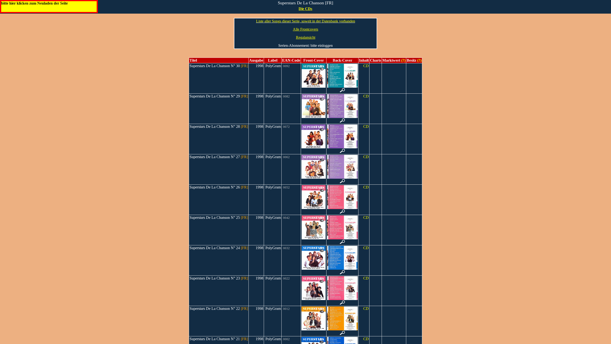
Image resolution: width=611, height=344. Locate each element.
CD (366, 66)
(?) (403, 60)
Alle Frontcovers (305, 29)
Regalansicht (305, 37)
